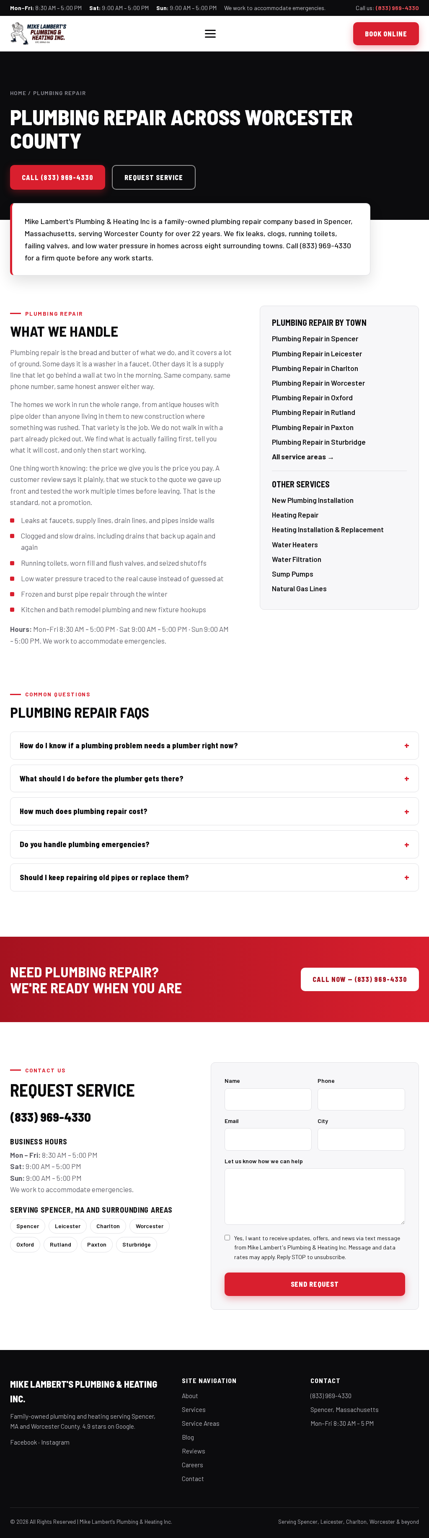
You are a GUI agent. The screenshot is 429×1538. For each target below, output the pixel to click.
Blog (188, 1437)
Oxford (25, 1244)
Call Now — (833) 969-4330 (360, 979)
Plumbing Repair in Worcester (318, 383)
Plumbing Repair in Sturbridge (319, 442)
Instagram (55, 1442)
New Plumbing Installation (313, 500)
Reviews (193, 1451)
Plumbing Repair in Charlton (315, 368)
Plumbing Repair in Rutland (313, 412)
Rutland (60, 1244)
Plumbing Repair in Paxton (313, 427)
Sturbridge (136, 1244)
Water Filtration (296, 559)
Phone (326, 1080)
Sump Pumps (292, 573)
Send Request (315, 1284)
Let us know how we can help (264, 1160)
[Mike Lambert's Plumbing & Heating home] (38, 33)
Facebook (23, 1442)
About (190, 1395)
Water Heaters (295, 544)
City (323, 1120)
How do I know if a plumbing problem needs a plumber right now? (129, 745)
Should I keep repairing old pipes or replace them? (104, 877)
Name (232, 1080)
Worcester (149, 1225)
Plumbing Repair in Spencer (315, 338)
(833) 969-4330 (397, 7)
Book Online (386, 34)
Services (194, 1409)
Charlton (108, 1225)
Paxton (96, 1244)
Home (18, 92)
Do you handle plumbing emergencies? (85, 844)
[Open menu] (210, 33)
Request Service (153, 177)
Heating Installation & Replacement (328, 529)
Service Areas (201, 1423)
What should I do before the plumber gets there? (101, 778)
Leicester (67, 1225)
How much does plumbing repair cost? (83, 811)
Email (232, 1120)
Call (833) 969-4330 (57, 177)
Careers (192, 1464)
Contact (193, 1478)
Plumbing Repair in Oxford (312, 397)
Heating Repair (295, 514)
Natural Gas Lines (299, 588)
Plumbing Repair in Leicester (317, 353)
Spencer (27, 1225)
